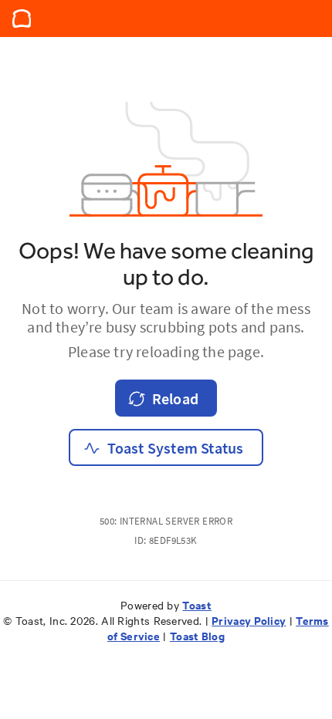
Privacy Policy (249, 620)
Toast (197, 604)
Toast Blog (197, 635)
